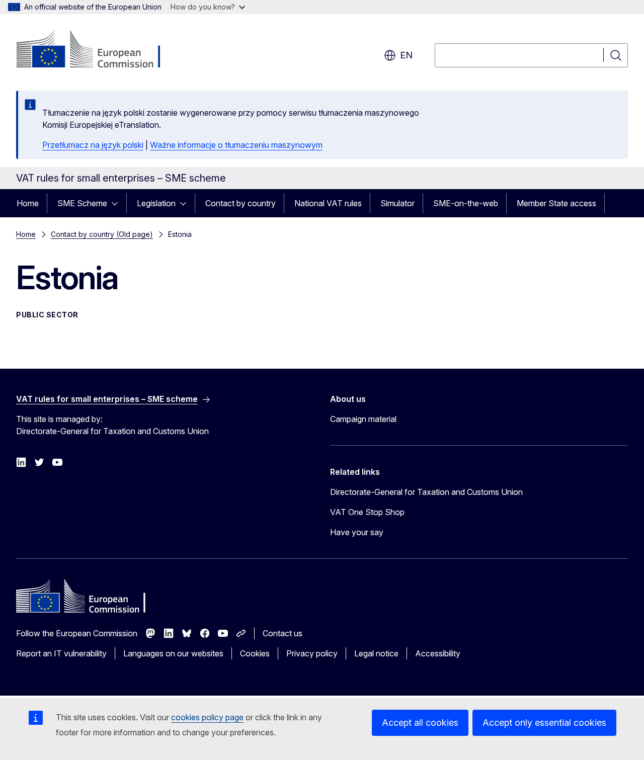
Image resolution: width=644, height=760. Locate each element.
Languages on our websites (173, 653)
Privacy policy (312, 653)
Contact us (282, 633)
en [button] (406, 55)
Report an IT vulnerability (61, 653)
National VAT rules (328, 203)
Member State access (556, 203)
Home (28, 203)
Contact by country (240, 203)
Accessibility (437, 653)
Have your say (356, 532)
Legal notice (376, 653)
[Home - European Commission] (97, 50)
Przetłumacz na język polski (92, 145)
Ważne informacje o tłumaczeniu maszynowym (236, 145)
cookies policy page (207, 717)
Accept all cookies (420, 722)
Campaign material (363, 419)
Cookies (255, 653)
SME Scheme (82, 203)
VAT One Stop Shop (367, 512)
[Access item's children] (117, 203)
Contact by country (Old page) (102, 234)
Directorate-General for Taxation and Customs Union (426, 492)
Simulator (397, 203)
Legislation (156, 203)
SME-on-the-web (465, 203)
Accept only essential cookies (544, 722)
